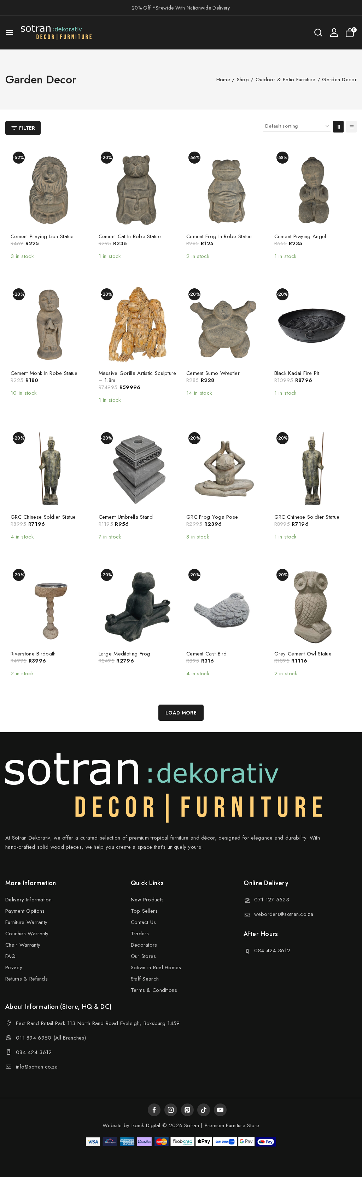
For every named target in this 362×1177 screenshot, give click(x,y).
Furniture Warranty (26, 922)
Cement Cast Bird (206, 654)
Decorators (144, 945)
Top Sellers (144, 911)
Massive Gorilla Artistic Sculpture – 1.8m (137, 376)
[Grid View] (338, 127)
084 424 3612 (272, 950)
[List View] (351, 127)
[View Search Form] (318, 32)
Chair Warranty (22, 945)
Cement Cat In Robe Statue (130, 236)
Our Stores (143, 956)
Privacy (13, 967)
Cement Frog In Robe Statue (219, 236)
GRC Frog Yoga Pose (212, 517)
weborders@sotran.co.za (283, 914)
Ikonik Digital (144, 1125)
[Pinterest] (187, 1110)
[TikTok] (203, 1110)
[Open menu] (9, 32)
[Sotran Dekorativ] (56, 32)
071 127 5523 (271, 900)
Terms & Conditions (154, 990)
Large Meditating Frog (125, 654)
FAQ (10, 956)
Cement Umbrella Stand (126, 517)
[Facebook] (154, 1110)
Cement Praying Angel (300, 236)
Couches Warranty (27, 933)
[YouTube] (220, 1110)
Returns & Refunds (26, 979)
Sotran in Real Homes (156, 967)
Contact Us (143, 922)
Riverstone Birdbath (33, 654)
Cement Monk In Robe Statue (44, 373)
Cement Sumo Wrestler (213, 373)
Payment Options (25, 911)
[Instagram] (170, 1110)
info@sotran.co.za (37, 1067)
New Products (147, 900)
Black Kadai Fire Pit (296, 373)
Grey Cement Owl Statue (303, 654)
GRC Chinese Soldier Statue (43, 517)
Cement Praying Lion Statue (42, 236)
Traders (140, 933)
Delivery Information (28, 900)
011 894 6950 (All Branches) (51, 1038)
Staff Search (145, 979)
